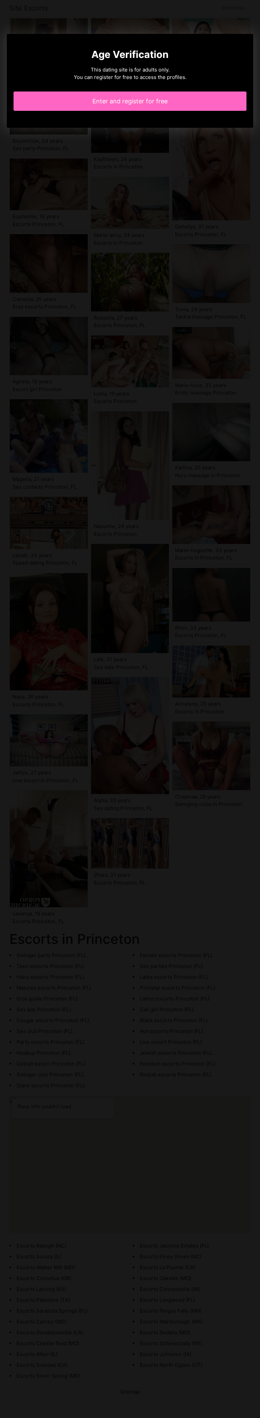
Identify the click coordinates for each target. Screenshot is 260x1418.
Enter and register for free (130, 101)
